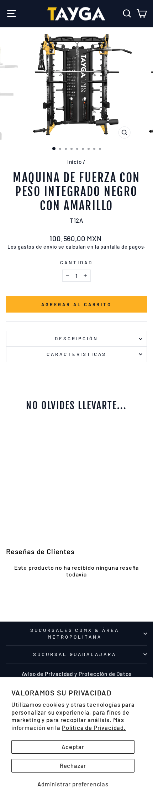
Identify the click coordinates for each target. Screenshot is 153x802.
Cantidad (76, 262)
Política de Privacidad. (94, 727)
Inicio (74, 161)
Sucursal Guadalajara (75, 654)
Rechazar (73, 765)
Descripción (77, 338)
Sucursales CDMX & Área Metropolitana (74, 633)
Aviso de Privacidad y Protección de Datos (77, 674)
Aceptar (73, 746)
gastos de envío (37, 247)
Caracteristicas (77, 354)
